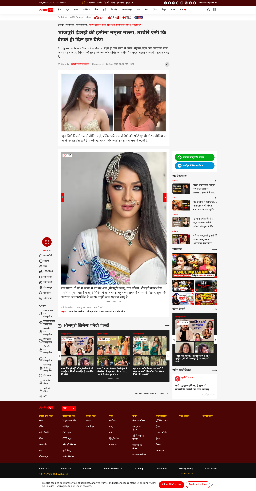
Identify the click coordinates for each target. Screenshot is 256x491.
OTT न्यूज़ (67, 438)
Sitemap (139, 469)
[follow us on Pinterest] (186, 3)
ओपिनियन (47, 298)
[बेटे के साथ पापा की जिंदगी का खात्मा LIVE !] (206, 286)
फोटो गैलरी (47, 282)
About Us (44, 469)
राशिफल (113, 420)
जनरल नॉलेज (162, 432)
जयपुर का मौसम (136, 428)
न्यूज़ (67, 9)
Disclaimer (161, 469)
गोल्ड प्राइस (184, 416)
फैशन (158, 444)
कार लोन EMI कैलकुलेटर (47, 331)
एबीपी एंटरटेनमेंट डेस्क (80, 64)
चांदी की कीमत (46, 390)
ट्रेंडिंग (154, 9)
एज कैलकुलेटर (47, 359)
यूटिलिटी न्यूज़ (162, 420)
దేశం (134, 2)
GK (138, 9)
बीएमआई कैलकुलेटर (47, 341)
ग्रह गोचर (113, 444)
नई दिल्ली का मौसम (138, 437)
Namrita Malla (76, 312)
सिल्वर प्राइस (208, 416)
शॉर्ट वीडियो (48, 271)
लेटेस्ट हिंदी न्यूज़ (46, 416)
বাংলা (113, 2)
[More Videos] (214, 249)
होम (59, 9)
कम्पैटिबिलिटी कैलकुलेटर (49, 323)
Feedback (66, 469)
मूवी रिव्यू (47, 293)
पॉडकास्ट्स (47, 287)
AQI (45, 396)
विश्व (41, 438)
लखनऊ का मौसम (137, 447)
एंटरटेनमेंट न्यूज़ (69, 416)
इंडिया (41, 426)
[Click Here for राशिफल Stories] (99, 17)
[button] (47, 244)
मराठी (99, 2)
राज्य (76, 9)
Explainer (62, 17)
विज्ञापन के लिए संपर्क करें (208, 3)
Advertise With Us (113, 469)
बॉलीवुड (66, 426)
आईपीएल (90, 426)
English (91, 2)
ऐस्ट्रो (104, 9)
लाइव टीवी (47, 255)
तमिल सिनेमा (68, 456)
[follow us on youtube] (178, 3)
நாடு (128, 2)
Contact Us (211, 469)
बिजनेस (114, 9)
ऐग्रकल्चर (160, 450)
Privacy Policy (186, 469)
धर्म (110, 432)
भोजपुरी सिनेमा (81, 25)
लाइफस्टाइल (127, 9)
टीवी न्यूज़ (67, 432)
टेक (146, 9)
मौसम (88, 17)
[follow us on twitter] (165, 3)
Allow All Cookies (171, 484)
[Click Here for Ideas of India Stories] (126, 17)
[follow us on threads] (173, 3)
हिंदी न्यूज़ (61, 25)
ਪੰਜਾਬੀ (106, 2)
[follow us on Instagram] (182, 3)
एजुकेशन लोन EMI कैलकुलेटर (47, 368)
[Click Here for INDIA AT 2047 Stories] (138, 17)
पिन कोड (47, 375)
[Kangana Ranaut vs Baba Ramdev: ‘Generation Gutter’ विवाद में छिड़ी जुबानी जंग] (206, 299)
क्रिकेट (88, 420)
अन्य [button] (181, 9)
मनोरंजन (86, 9)
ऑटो (173, 9)
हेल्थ (158, 438)
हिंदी (83, 2)
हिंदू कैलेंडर (114, 438)
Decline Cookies (198, 484)
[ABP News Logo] (47, 10)
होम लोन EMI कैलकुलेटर (47, 349)
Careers (87, 469)
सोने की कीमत (46, 382)
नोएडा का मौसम (139, 454)
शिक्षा (163, 9)
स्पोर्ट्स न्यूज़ (91, 416)
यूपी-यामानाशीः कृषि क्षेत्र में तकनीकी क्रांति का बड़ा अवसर (192, 388)
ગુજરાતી (120, 2)
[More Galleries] (167, 325)
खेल (96, 9)
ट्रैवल (158, 426)
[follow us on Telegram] (190, 3)
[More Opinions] (214, 370)
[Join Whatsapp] (194, 3)
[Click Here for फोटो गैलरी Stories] (113, 17)
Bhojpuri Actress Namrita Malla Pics (106, 312)
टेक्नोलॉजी (43, 444)
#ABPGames (76, 17)
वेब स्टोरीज (47, 277)
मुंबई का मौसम (138, 420)
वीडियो (46, 261)
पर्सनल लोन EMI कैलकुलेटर (48, 313)
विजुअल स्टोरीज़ (69, 420)
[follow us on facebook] (169, 3)
